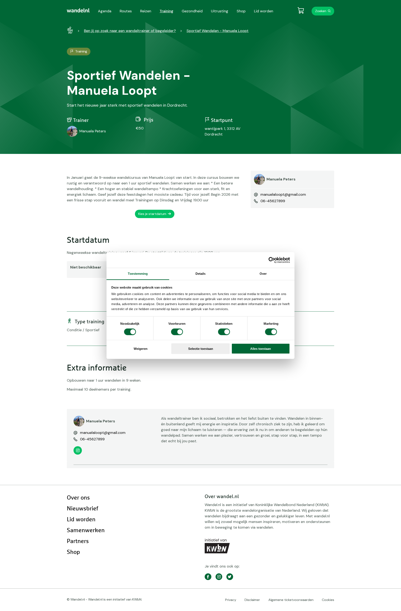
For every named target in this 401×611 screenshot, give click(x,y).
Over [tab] (263, 273)
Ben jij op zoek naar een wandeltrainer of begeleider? (130, 30)
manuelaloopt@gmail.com (283, 194)
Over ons (78, 498)
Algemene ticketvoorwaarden (290, 600)
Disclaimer (252, 600)
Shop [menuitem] (241, 11)
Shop (73, 552)
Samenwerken (86, 530)
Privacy (230, 600)
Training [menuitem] (166, 11)
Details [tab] (200, 273)
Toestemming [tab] (138, 273)
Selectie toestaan (200, 348)
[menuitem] (78, 10)
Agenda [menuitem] (104, 11)
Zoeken (320, 11)
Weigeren (140, 348)
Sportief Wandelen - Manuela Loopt (218, 30)
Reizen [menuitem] (145, 11)
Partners (78, 541)
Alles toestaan (260, 348)
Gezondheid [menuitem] (192, 11)
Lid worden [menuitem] (263, 11)
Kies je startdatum (152, 214)
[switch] (177, 332)
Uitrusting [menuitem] (219, 11)
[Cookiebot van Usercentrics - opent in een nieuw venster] (271, 260)
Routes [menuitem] (126, 11)
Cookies (328, 600)
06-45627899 (272, 200)
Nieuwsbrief (82, 509)
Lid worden (81, 520)
